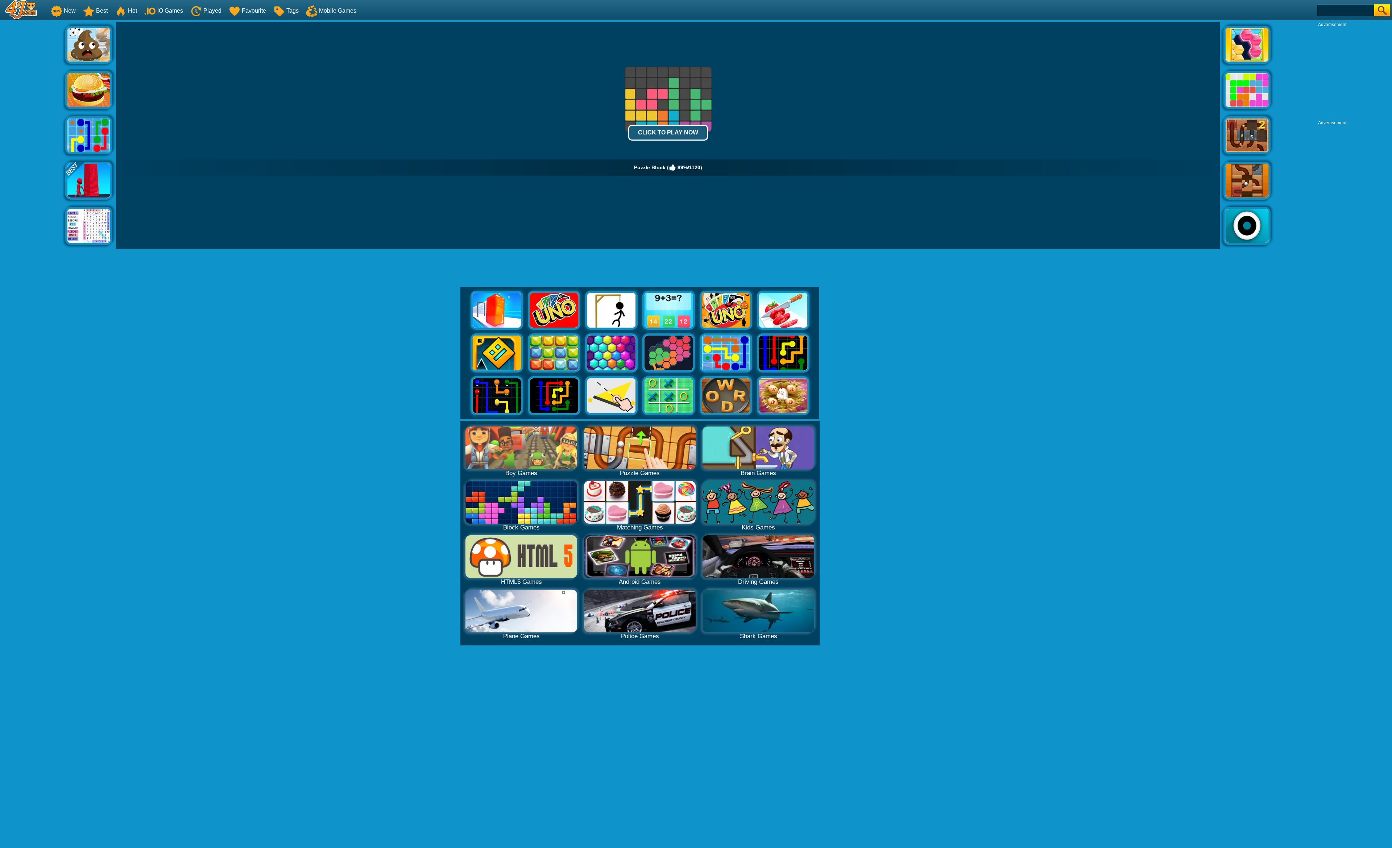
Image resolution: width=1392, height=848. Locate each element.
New (70, 11)
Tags (292, 11)
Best (102, 11)
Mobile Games (337, 11)
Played (212, 11)
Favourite (254, 11)
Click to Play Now (668, 132)
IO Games (170, 11)
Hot (132, 11)
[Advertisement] (33, 131)
